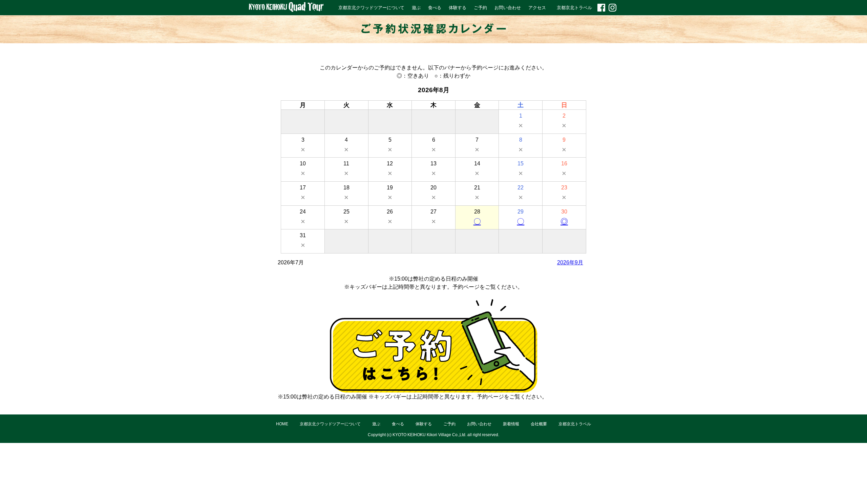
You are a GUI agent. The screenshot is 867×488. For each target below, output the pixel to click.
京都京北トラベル (574, 7)
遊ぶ (416, 7)
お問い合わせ (507, 7)
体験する (457, 7)
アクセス (537, 7)
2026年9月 (570, 262)
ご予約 (480, 7)
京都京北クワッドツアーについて (371, 7)
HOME (282, 424)
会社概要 (539, 424)
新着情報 (511, 424)
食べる (434, 7)
